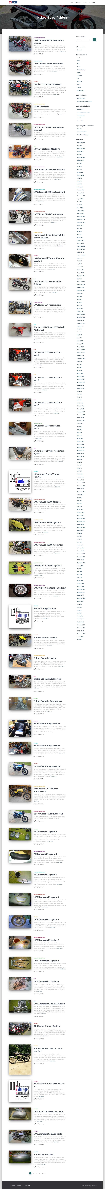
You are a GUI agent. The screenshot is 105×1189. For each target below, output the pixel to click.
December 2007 (81, 589)
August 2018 (80, 258)
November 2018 (81, 249)
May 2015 (79, 335)
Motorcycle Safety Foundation (84, 101)
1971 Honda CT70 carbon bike (47, 305)
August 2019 (80, 225)
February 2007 (80, 619)
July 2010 (79, 497)
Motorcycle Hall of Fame (83, 112)
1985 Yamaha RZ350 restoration (48, 545)
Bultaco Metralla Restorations (48, 701)
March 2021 (80, 187)
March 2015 (80, 340)
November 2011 (81, 450)
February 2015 (80, 343)
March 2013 (80, 403)
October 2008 (80, 559)
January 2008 (80, 586)
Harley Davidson (81, 69)
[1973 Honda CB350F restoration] (20, 216)
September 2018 (81, 255)
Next (43, 1173)
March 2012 (80, 438)
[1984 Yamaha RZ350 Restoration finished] (20, 43)
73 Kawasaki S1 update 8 (45, 854)
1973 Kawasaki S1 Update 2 (46, 981)
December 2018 (81, 246)
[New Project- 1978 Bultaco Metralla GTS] (20, 793)
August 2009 (80, 530)
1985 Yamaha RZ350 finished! (47, 502)
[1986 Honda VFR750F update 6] (20, 567)
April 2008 (79, 577)
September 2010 (81, 491)
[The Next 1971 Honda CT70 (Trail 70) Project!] (20, 329)
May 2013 (79, 397)
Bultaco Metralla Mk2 (44, 1154)
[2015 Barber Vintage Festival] (20, 1028)
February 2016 (80, 311)
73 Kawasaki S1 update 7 (45, 874)
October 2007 (80, 595)
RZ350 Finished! (41, 106)
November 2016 (81, 284)
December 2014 (81, 349)
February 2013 (80, 406)
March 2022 (80, 172)
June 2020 (79, 201)
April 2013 (79, 400)
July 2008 (79, 568)
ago (41, 53)
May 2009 (79, 539)
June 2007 (79, 607)
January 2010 (80, 515)
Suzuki (78, 84)
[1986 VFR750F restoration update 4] (20, 590)
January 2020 (80, 213)
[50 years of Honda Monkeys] (20, 151)
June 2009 (79, 536)
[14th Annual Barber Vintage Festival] (20, 481)
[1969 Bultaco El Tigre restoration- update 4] (20, 453)
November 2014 (81, 352)
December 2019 (81, 216)
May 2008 (79, 574)
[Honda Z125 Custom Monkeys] (20, 87)
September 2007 (81, 598)
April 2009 (79, 542)
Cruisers (36, 81)
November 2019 (81, 219)
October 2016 (80, 287)
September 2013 (81, 388)
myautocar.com (81, 115)
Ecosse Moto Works (82, 131)
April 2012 (79, 435)
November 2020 (81, 195)
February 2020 (80, 210)
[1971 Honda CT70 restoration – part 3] (20, 405)
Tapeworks (79, 50)
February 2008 (80, 583)
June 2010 (79, 500)
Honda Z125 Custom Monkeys (47, 84)
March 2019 (80, 237)
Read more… (63, 51)
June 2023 (79, 154)
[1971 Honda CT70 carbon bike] (20, 307)
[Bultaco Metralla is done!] (20, 640)
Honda (78, 72)
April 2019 (79, 234)
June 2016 (79, 299)
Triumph (79, 87)
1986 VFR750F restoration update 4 (50, 588)
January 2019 (80, 243)
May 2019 (79, 231)
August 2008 (80, 565)
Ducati (78, 66)
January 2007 (80, 622)
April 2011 (79, 471)
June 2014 (79, 367)
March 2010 (80, 509)
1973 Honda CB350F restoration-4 (49, 169)
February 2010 (80, 512)
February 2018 (80, 269)
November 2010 (81, 486)
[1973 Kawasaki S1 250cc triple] (20, 1136)
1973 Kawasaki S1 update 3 (46, 960)
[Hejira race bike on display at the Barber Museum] (20, 237)
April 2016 (79, 305)
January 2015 (80, 346)
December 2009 (81, 518)
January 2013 (80, 409)
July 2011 (79, 462)
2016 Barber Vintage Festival (47, 723)
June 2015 (79, 332)
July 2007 (79, 604)
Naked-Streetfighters (39, 37)
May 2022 (79, 166)
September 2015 (81, 323)
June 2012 (79, 429)
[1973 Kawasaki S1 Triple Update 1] (20, 1006)
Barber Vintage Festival (45, 608)
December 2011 (81, 447)
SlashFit (79, 118)
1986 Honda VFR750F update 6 (48, 565)
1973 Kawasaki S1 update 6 (46, 897)
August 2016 (80, 293)
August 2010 (80, 494)
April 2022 (79, 169)
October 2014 (80, 355)
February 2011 (80, 477)
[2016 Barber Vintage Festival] (20, 728)
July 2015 (79, 329)
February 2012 (80, 441)
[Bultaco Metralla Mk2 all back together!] (20, 1059)
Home (71, 2)
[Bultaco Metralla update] (20, 660)
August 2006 (80, 636)
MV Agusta (79, 81)
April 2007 (79, 613)
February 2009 (80, 548)
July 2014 (79, 364)
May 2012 (79, 432)
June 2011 (79, 465)
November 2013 (81, 382)
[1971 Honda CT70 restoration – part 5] (20, 354)
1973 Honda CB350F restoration (48, 214)
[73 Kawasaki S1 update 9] (20, 834)
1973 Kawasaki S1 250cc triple (48, 1134)
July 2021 (79, 178)
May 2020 (79, 204)
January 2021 (80, 193)
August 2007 (80, 601)
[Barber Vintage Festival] (20, 617)
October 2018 (80, 252)
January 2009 (80, 551)
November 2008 (81, 557)
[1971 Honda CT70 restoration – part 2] (20, 428)
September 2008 (81, 562)
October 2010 (80, 488)
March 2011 (80, 474)
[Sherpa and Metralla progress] (20, 681)
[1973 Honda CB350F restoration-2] (20, 194)
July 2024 (79, 145)
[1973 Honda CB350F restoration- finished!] (20, 129)
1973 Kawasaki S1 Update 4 (46, 940)
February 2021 (80, 190)
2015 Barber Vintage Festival (47, 1026)
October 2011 (80, 453)
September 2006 (81, 633)
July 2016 (79, 296)
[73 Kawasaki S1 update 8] (20, 856)
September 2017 (81, 275)
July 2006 (79, 639)
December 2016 (81, 281)
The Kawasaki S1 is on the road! (48, 813)
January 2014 (80, 376)
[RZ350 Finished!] (20, 110)
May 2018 (79, 264)
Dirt (35, 146)
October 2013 (80, 385)
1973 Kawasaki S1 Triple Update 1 (49, 1003)
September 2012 (81, 420)
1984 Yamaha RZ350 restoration (48, 63)
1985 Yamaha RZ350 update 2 (47, 522)
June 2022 (79, 163)
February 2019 (80, 240)
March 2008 (80, 580)
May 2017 (79, 278)
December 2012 (81, 412)
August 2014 (80, 361)
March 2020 (80, 207)
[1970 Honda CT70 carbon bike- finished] (20, 284)
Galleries (77, 2)
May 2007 (79, 610)
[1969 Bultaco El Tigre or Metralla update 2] (20, 260)
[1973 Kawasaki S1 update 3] (20, 963)
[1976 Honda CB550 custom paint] (20, 1114)
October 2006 (80, 630)
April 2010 (79, 506)
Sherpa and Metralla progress (47, 679)
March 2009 (80, 545)
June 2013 (79, 394)
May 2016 (79, 302)
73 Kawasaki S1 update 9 (45, 831)
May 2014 (79, 370)
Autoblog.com (80, 109)
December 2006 (81, 625)
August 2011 (80, 459)
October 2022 (80, 160)
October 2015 (80, 320)
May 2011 (79, 468)
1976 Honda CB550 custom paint (49, 1111)
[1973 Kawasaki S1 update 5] (20, 921)
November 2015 (81, 317)
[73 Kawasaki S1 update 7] (20, 877)
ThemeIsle (93, 1185)
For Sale (85, 2)
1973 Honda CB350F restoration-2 (49, 192)
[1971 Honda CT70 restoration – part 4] (20, 379)
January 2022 (80, 175)
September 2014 (81, 358)
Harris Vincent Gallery (82, 134)
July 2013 (79, 391)
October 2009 (80, 524)
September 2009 (81, 527)
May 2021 (79, 181)
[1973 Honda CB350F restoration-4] (20, 172)
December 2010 (81, 483)
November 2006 (81, 628)
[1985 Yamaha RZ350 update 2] (20, 524)
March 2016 (80, 308)
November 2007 (81, 592)
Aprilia (78, 57)
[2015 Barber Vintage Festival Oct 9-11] (20, 1091)
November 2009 (81, 521)
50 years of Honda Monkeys (47, 149)
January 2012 (80, 444)
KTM (78, 78)
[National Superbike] (13, 3)
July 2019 (79, 228)
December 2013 (81, 379)
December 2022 (81, 157)
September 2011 (81, 456)
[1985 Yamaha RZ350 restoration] (20, 547)
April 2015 (79, 338)
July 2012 (79, 426)
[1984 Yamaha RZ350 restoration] (20, 67)
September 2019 (81, 222)
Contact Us (92, 2)
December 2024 (81, 142)
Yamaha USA (80, 90)
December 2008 (81, 554)
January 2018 (80, 272)
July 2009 (79, 533)
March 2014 (80, 373)
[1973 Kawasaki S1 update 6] (20, 899)
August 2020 (80, 198)
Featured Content (38, 61)
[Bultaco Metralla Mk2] (20, 1157)
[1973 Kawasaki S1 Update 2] (20, 983)
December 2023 (81, 148)
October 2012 (80, 417)
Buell (78, 63)
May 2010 (79, 503)
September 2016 (81, 290)
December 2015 (81, 314)
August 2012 (80, 423)
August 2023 (80, 151)
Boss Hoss (79, 128)
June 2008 (79, 571)
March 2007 (80, 616)
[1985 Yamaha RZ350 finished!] (20, 504)
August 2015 (80, 326)
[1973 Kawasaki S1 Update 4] (20, 942)
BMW (78, 60)
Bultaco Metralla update (45, 658)
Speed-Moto (80, 121)
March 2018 (80, 267)
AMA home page (81, 98)
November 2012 (81, 414)
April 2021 (79, 184)
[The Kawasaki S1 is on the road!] (20, 816)
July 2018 (79, 261)
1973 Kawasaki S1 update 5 (46, 919)
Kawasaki (79, 75)
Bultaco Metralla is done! (45, 637)
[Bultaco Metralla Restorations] (20, 703)
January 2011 (80, 480)
